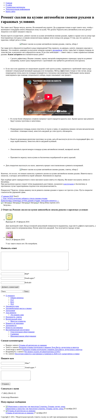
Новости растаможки (14, 328)
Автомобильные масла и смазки (19, 308)
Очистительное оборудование (22, 332)
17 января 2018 (7, 196)
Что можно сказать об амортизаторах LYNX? (42, 352)
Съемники (14, 334)
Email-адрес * (30, 368)
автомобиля (57, 50)
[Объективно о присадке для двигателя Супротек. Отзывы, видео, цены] (35, 406)
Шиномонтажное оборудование (23, 336)
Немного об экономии (15, 323)
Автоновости (11, 325)
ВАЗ (12, 302)
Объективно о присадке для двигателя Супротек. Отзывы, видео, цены (35, 409)
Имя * (27, 363)
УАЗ (12, 304)
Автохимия (10, 311)
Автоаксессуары (12, 306)
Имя (27, 274)
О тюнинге (10, 296)
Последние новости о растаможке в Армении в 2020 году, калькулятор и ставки (47, 354)
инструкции (69, 184)
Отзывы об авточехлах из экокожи (33, 345)
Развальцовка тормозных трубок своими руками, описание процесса (30, 201)
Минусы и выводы (18, 321)
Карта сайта (10, 11)
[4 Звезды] (31, 203)
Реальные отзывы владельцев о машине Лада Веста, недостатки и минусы (49, 347)
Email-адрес (30, 278)
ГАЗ (12, 300)
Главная (9, 3)
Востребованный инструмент (18, 330)
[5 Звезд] (40, 203)
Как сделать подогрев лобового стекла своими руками (24, 198)
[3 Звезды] (22, 203)
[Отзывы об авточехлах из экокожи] (20, 411)
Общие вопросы (17, 298)
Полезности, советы (14, 317)
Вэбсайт (28, 283)
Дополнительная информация (18, 9)
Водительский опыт (14, 319)
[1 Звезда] (5, 203)
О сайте (9, 5)
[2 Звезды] (13, 203)
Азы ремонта (11, 313)
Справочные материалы (15, 7)
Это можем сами (17, 315)
